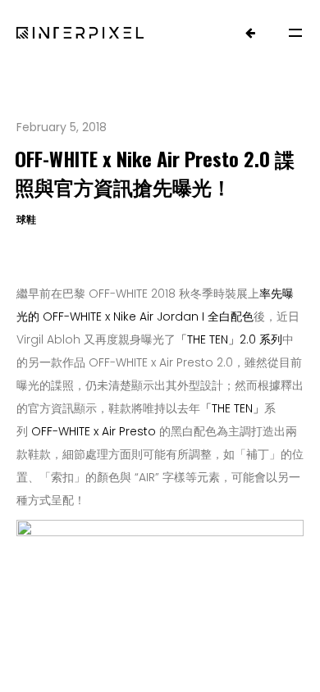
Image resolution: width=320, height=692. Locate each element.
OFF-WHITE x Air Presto (93, 431)
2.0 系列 (261, 339)
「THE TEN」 (208, 339)
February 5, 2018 (61, 127)
